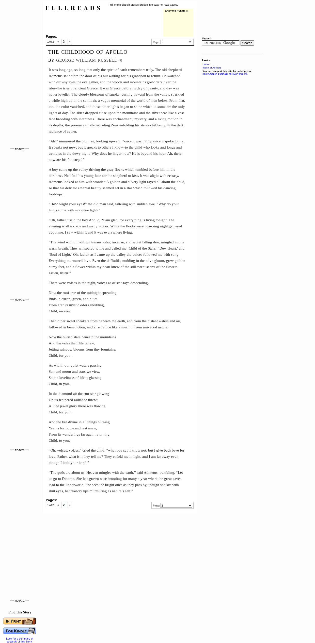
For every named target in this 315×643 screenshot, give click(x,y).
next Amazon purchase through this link (225, 73)
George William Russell (86, 59)
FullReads (74, 7)
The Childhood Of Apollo (87, 51)
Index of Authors (212, 67)
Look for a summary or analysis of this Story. (19, 640)
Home (206, 64)
